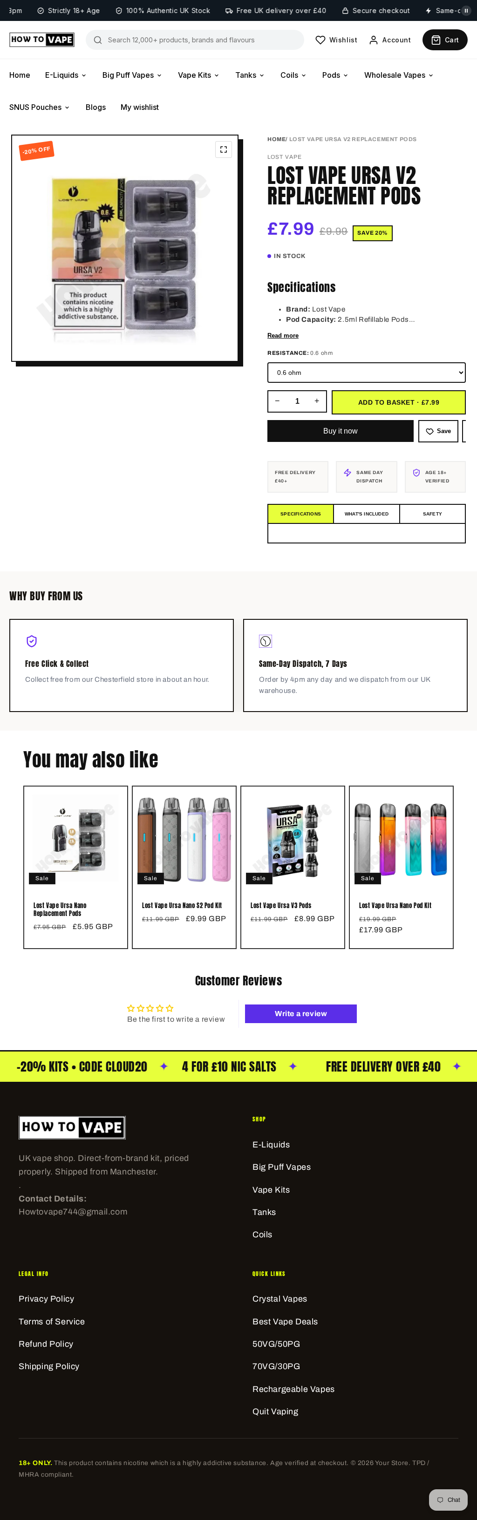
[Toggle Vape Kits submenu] (216, 75)
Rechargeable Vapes (293, 1389)
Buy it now (340, 431)
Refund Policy (46, 1344)
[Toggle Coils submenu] (303, 75)
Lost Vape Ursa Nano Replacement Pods (60, 910)
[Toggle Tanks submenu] (262, 75)
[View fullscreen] (223, 149)
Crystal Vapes (279, 1298)
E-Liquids (61, 75)
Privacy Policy (46, 1298)
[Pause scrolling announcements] (466, 11)
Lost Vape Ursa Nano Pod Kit (395, 906)
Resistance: (300, 353)
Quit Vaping (275, 1411)
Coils (289, 75)
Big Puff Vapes (128, 75)
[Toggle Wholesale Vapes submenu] (431, 75)
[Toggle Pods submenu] (345, 75)
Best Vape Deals (285, 1321)
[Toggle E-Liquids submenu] (84, 75)
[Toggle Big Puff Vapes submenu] (159, 75)
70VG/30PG (276, 1366)
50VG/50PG (276, 1344)
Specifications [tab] (300, 513)
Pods (331, 75)
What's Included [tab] (366, 513)
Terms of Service (52, 1321)
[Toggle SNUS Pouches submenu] (67, 107)
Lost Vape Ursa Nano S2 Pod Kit (182, 906)
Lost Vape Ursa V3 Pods (281, 906)
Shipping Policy (49, 1366)
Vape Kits (194, 75)
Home (19, 75)
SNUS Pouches (35, 107)
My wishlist (140, 107)
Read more (283, 335)
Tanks (245, 75)
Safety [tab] (432, 513)
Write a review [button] (301, 1014)
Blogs (96, 107)
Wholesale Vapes (394, 75)
